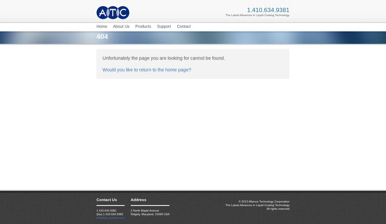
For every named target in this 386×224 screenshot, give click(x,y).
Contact (184, 26)
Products (143, 26)
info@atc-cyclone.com (110, 217)
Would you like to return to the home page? (147, 69)
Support (164, 26)
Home (101, 26)
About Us (121, 26)
